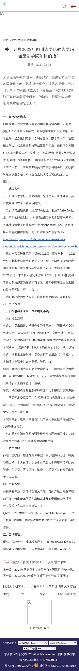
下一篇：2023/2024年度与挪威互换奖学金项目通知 (35, 575)
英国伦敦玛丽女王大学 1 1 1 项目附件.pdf (36, 562)
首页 (6, 40)
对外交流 (17, 40)
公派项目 (32, 40)
